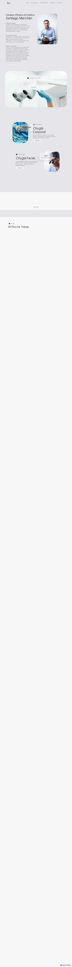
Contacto (59, 2)
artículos (52, 2)
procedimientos (44, 2)
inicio (27, 2)
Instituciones (34, 2)
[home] (8, 3)
